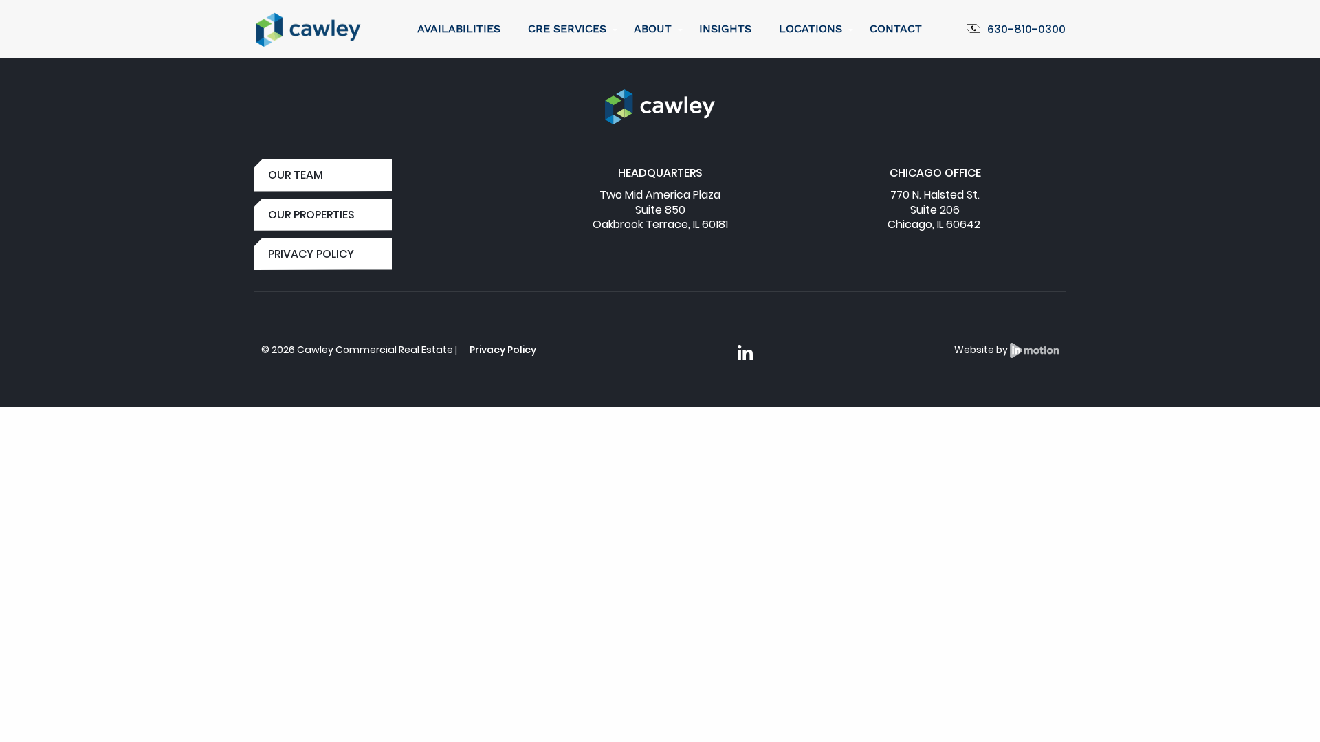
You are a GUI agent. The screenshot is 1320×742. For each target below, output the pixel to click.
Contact (896, 28)
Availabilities (458, 28)
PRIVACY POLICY (311, 254)
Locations (810, 28)
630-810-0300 (1026, 29)
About (653, 28)
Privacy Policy (503, 350)
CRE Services (567, 28)
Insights (725, 28)
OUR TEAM (295, 175)
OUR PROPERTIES (311, 215)
